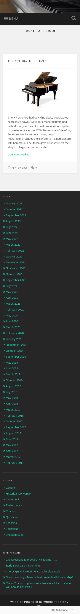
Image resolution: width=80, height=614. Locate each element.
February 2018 (15, 415)
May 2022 (12, 238)
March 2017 (13, 456)
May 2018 (12, 397)
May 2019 (12, 362)
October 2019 (14, 350)
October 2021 (14, 274)
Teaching (11, 522)
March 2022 (13, 244)
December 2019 (15, 344)
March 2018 (13, 409)
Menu (13, 18)
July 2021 (11, 286)
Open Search (73, 18)
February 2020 (15, 333)
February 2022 (15, 250)
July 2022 (11, 227)
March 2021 (13, 303)
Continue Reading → (20, 154)
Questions (12, 517)
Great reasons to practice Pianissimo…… (31, 559)
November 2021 (15, 268)
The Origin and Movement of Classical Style (33, 571)
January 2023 (14, 203)
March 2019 (13, 374)
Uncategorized (14, 534)
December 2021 (15, 262)
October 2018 (14, 380)
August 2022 (13, 221)
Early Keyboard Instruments (23, 565)
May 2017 (12, 444)
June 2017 (12, 439)
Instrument (12, 499)
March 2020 (13, 327)
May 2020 (12, 315)
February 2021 (15, 309)
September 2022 (16, 215)
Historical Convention (19, 493)
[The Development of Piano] (40, 89)
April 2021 (12, 297)
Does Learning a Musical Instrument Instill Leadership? (39, 577)
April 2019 (12, 368)
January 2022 (14, 256)
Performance (14, 505)
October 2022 (14, 209)
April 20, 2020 (19, 167)
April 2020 (12, 321)
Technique (12, 528)
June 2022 (12, 232)
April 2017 (12, 450)
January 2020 (14, 339)
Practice (11, 511)
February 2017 (15, 462)
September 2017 (16, 427)
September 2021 (16, 280)
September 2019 (16, 356)
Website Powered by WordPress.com (39, 602)
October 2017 (14, 421)
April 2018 (12, 403)
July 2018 (11, 392)
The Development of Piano (27, 61)
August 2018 (13, 386)
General (10, 487)
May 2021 (12, 291)
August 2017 (13, 433)
